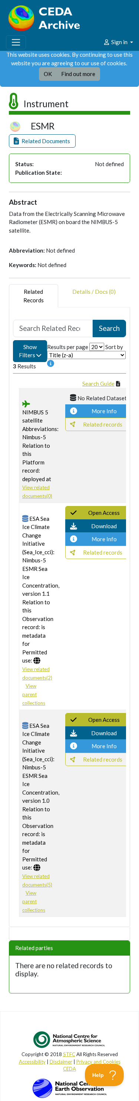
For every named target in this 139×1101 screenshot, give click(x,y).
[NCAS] (70, 1039)
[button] (42, 141)
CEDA (69, 1069)
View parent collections (33, 694)
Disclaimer (61, 1062)
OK (48, 73)
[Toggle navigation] (16, 42)
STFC (69, 1054)
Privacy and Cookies (98, 1062)
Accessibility (32, 1062)
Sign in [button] (119, 42)
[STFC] (70, 1087)
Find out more (78, 73)
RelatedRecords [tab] (33, 295)
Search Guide (98, 383)
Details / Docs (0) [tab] (94, 291)
